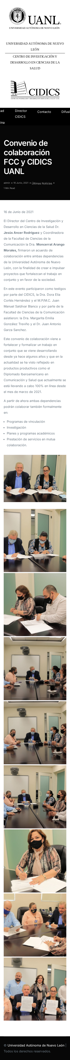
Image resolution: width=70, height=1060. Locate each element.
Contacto (44, 112)
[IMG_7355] (35, 732)
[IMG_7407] (35, 860)
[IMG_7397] (35, 925)
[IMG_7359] (35, 796)
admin (7, 182)
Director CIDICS (21, 114)
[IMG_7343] (35, 668)
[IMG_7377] (35, 540)
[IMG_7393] (35, 604)
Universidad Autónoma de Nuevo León (36, 1045)
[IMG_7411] (35, 989)
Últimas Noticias (42, 183)
